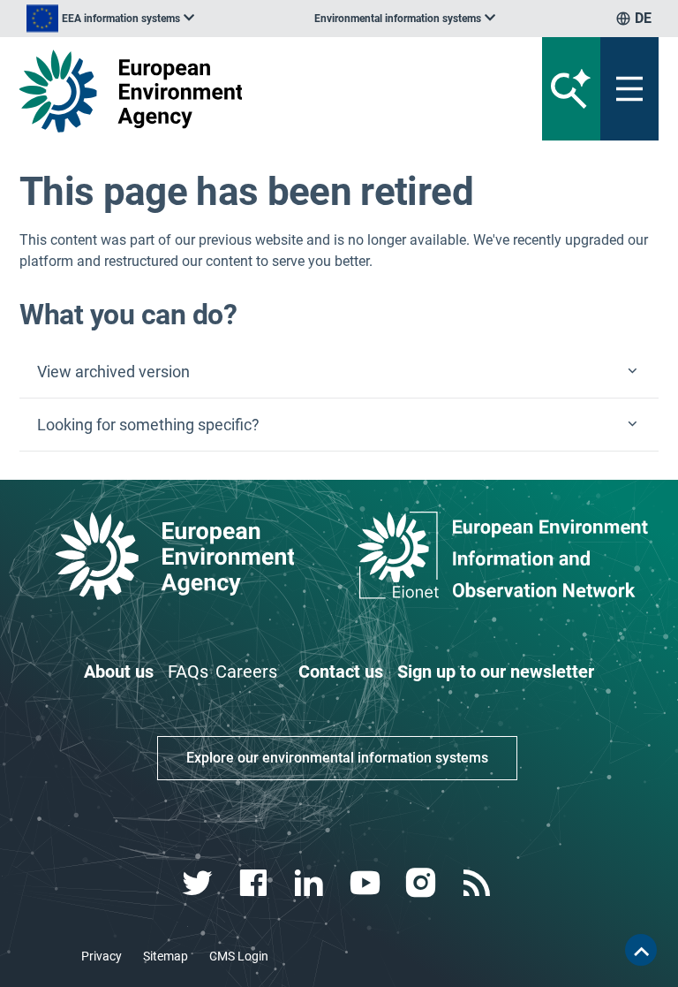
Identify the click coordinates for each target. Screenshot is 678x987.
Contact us (340, 671)
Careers (246, 671)
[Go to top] (641, 950)
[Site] (228, 91)
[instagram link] (422, 883)
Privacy (101, 956)
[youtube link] (366, 883)
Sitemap (165, 956)
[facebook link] (255, 883)
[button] (339, 372)
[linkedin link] (311, 883)
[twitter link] (199, 883)
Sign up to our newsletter (495, 671)
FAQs (188, 671)
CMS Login (238, 956)
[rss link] (478, 883)
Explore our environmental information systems (337, 757)
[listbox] (110, 18)
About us (119, 671)
